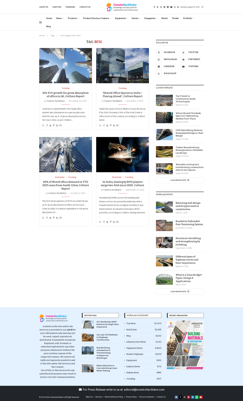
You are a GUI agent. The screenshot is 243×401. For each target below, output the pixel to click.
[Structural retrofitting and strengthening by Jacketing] (164, 242)
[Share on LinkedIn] (57, 125)
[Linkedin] (168, 7)
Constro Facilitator (56, 101)
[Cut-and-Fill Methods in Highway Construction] (88, 337)
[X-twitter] (180, 397)
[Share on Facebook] (47, 125)
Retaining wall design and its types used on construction (188, 206)
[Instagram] (161, 7)
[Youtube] (171, 7)
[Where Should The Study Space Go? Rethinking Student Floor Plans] (164, 117)
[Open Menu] (40, 22)
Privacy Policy (131, 397)
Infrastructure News (143, 342)
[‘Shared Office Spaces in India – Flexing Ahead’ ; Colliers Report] (122, 65)
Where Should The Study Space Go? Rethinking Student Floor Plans (188, 116)
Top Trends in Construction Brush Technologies (186, 99)
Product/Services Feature (96, 18)
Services (56, 7)
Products (72, 18)
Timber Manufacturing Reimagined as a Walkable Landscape (189, 150)
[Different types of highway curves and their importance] (164, 260)
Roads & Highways (143, 354)
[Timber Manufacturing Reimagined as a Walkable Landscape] (164, 151)
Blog (48, 26)
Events (135, 18)
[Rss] (178, 7)
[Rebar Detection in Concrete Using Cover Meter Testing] (88, 368)
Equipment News (143, 348)
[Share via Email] (60, 125)
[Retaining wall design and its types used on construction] (164, 207)
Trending (70, 7)
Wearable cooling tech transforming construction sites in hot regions (190, 167)
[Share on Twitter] (50, 125)
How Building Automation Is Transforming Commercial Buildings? (103, 353)
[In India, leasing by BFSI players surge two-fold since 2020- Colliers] (122, 154)
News (59, 18)
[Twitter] (157, 7)
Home (49, 18)
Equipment (120, 18)
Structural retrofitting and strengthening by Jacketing (188, 241)
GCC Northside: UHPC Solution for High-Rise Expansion (107, 324)
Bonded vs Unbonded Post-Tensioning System (189, 223)
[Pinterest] (164, 7)
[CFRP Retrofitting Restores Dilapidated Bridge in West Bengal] (164, 134)
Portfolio (187, 18)
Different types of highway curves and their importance (187, 259)
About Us (43, 7)
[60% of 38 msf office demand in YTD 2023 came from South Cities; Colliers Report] (65, 154)
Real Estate (143, 329)
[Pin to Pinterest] (54, 125)
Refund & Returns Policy (114, 397)
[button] (170, 345)
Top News (143, 323)
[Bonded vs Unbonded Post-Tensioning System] (164, 225)
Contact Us (85, 7)
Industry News (143, 366)
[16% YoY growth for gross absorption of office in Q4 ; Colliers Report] (65, 65)
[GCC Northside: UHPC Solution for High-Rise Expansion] (88, 324)
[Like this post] (43, 125)
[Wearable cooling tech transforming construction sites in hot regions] (164, 168)
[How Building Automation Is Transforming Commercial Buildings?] (88, 350)
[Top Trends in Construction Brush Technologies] (164, 100)
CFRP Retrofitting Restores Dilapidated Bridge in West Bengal (189, 133)
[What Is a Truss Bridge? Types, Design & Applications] (164, 279)
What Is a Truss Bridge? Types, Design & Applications (189, 278)
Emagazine (149, 18)
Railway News (143, 372)
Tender (175, 18)
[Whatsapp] (175, 7)
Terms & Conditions (146, 397)
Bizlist (164, 18)
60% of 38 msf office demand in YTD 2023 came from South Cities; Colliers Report (65, 185)
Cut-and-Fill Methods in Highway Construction (107, 337)
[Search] (202, 7)
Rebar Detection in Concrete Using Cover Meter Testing (106, 368)
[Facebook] (154, 7)
